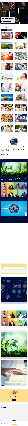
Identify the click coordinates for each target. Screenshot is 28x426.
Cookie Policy (14, 414)
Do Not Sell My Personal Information (7, 424)
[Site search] (27, 1)
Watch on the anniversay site (6, 21)
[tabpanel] (14, 82)
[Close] (27, 422)
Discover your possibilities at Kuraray (5, 198)
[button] (14, 406)
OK (14, 424)
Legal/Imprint (14, 416)
